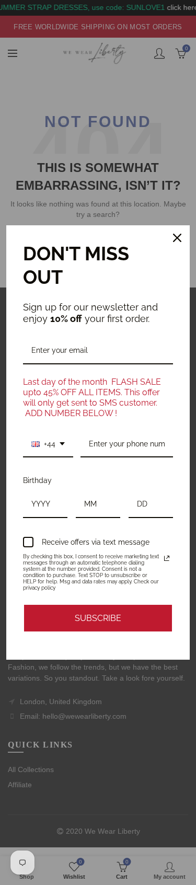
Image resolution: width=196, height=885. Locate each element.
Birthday (37, 480)
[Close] (177, 237)
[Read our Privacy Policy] (166, 558)
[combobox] (48, 444)
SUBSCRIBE (98, 618)
